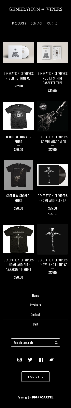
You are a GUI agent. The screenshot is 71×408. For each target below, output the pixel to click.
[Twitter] (30, 360)
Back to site (35, 376)
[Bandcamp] (51, 360)
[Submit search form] (56, 342)
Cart (35, 324)
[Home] (35, 9)
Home (35, 295)
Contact (37, 23)
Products (19, 23)
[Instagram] (19, 360)
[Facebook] (41, 360)
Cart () (53, 23)
